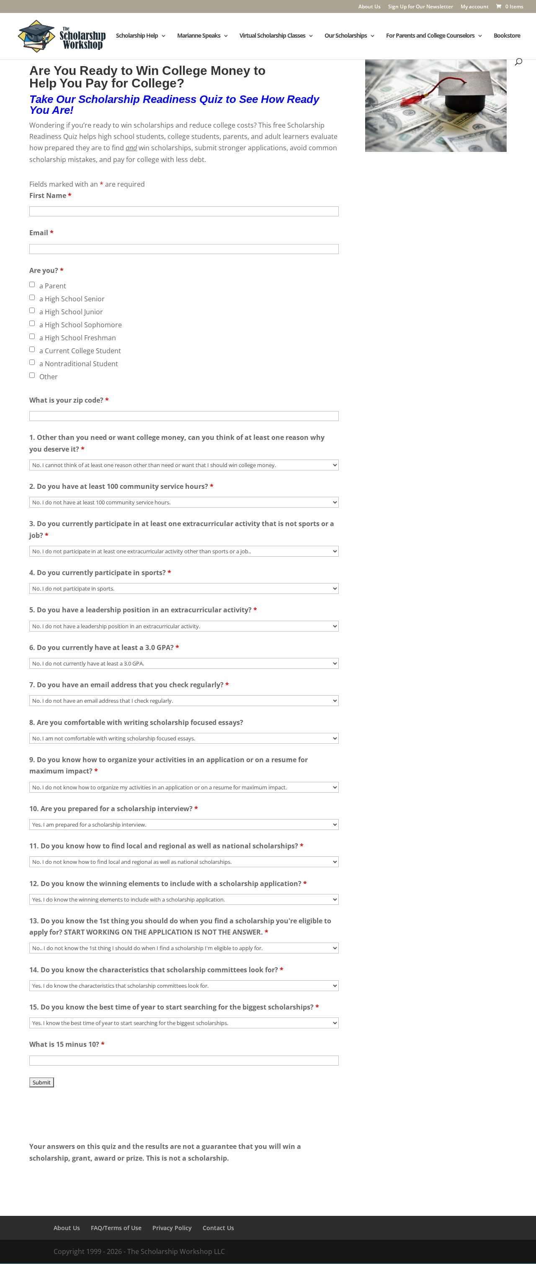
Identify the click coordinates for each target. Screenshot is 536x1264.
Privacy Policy (172, 1228)
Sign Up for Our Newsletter (420, 7)
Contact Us (218, 1228)
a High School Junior (71, 311)
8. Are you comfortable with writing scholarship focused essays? (136, 722)
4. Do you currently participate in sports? (100, 572)
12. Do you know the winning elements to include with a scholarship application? (168, 883)
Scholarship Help (137, 36)
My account (475, 7)
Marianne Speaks (198, 36)
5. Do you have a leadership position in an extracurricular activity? (143, 609)
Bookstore (507, 36)
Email (41, 232)
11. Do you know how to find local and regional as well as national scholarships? (166, 845)
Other (48, 376)
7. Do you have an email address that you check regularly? (129, 684)
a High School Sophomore (80, 324)
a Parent (52, 285)
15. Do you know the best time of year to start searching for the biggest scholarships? (174, 1007)
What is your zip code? (69, 400)
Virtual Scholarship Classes (272, 36)
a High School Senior (72, 298)
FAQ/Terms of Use (116, 1228)
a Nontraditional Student (78, 363)
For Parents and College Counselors (430, 36)
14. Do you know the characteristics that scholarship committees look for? (156, 969)
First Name (50, 195)
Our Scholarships (346, 36)
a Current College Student (80, 350)
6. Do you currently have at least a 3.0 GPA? (104, 647)
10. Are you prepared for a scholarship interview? (113, 808)
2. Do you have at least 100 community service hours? (121, 486)
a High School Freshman (77, 337)
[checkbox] (32, 284)
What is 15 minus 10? (67, 1044)
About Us (369, 7)
